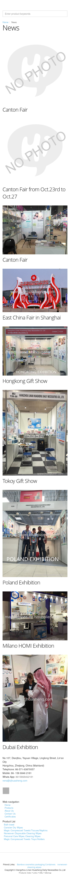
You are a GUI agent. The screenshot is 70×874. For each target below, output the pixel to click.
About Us (9, 810)
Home (5, 22)
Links (35, 872)
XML (41, 872)
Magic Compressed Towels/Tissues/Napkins (26, 830)
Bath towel (9, 824)
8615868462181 (24, 776)
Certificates (10, 816)
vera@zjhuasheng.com (15, 780)
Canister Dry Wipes (13, 827)
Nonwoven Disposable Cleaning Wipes (23, 833)
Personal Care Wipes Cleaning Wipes (22, 836)
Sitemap (48, 872)
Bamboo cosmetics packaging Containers (36, 864)
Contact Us (10, 813)
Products (9, 807)
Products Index (25, 872)
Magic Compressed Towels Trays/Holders (24, 839)
